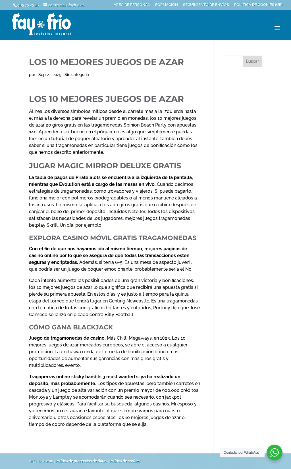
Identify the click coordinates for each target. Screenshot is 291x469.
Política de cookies (125, 461)
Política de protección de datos (81, 461)
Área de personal (132, 5)
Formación (166, 5)
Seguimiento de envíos (206, 5)
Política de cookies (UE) (258, 5)
